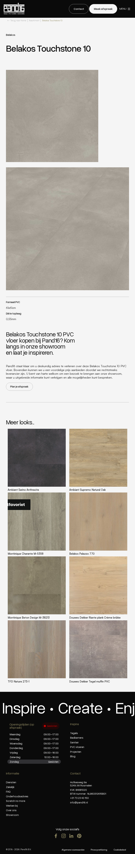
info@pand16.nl (79, 802)
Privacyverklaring (99, 849)
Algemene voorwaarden (73, 849)
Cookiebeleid (120, 849)
